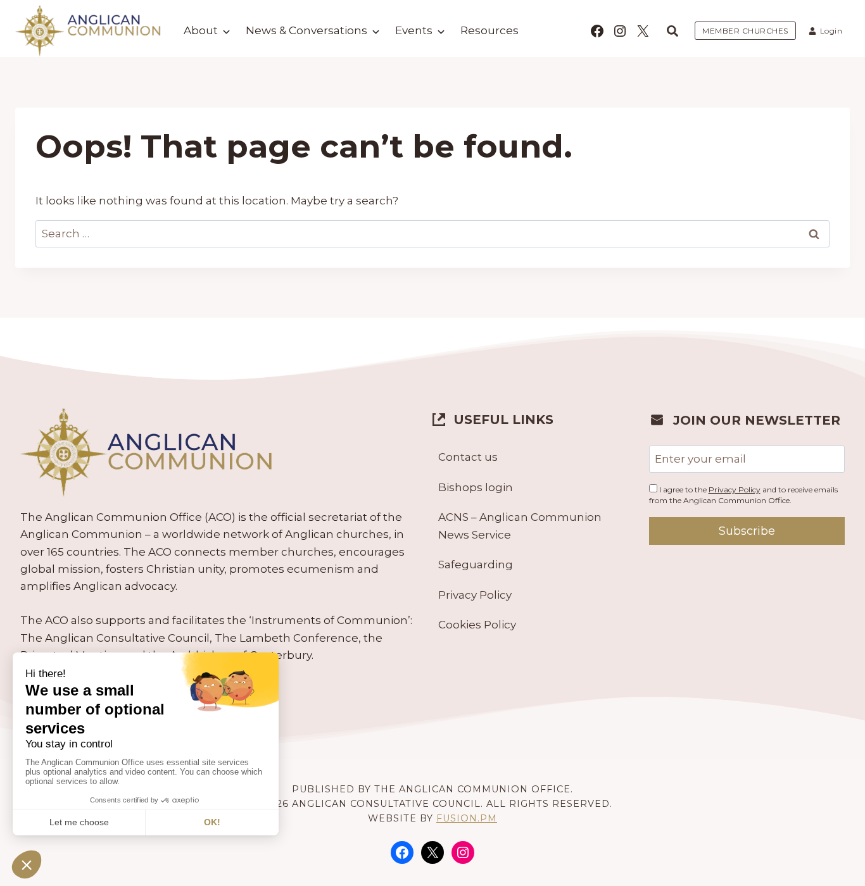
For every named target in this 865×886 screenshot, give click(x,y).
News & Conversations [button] (306, 30)
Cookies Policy (477, 624)
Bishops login (475, 487)
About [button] (201, 30)
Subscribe (747, 531)
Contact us (468, 457)
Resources (489, 30)
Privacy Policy (475, 595)
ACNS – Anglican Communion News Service (520, 525)
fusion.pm (466, 818)
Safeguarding (475, 564)
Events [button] (413, 30)
